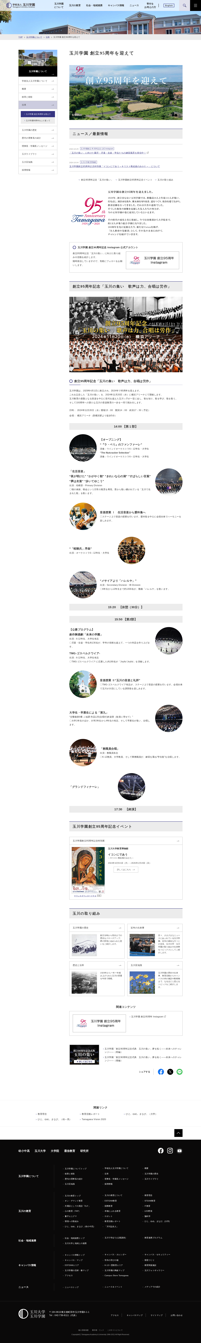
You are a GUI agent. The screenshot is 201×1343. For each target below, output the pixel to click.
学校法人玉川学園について (116, 1168)
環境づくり (150, 1260)
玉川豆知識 (136, 965)
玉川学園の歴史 (81, 928)
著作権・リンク (98, 1330)
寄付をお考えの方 (150, 5)
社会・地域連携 (94, 5)
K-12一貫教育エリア (114, 1265)
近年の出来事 (137, 928)
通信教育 (69, 1150)
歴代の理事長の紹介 (74, 1179)
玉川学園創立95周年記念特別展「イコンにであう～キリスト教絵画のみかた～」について (114, 166)
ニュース (134, 5)
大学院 (55, 1150)
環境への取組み (72, 1221)
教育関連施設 (150, 1265)
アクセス (69, 1275)
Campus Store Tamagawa (117, 1275)
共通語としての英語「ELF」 (77, 1206)
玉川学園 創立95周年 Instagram (147, 1016)
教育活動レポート (91, 1114)
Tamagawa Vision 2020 (94, 1119)
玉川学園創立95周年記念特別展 (89, 841)
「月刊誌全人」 (112, 1226)
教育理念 (42, 1114)
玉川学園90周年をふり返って (38, 121)
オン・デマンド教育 (74, 1201)
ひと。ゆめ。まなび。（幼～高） (55, 1119)
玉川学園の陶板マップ (114, 1270)
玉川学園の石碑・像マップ (77, 1270)
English (169, 5)
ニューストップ (72, 1287)
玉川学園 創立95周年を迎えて (38, 114)
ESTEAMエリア (72, 1265)
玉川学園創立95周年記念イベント (135, 180)
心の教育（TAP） (73, 1211)
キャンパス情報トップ (75, 1255)
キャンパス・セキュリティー (157, 1254)
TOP (20, 37)
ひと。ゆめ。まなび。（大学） (141, 1114)
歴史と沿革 (78, 965)
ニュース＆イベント (114, 1287)
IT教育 (147, 1206)
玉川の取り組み (165, 180)
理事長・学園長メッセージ (116, 1179)
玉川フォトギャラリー (154, 1270)
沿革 (48, 37)
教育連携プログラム (153, 1238)
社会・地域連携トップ (75, 1238)
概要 (146, 1168)
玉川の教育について (114, 1195)
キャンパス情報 (116, 5)
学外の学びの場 (112, 1260)
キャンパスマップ (135, 1315)
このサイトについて (115, 1330)
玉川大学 (40, 1150)
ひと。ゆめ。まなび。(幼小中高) (79, 1226)
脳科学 (148, 1216)
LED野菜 (148, 1211)
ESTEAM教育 (111, 1201)
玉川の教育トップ (73, 1196)
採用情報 (109, 1184)
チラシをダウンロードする (85, 896)
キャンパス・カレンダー (115, 1254)
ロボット (109, 1216)
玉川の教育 (75, 5)
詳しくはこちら (124, 869)
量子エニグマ (71, 1216)
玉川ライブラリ (151, 1179)
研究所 (84, 1150)
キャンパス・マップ (74, 1260)
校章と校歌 (70, 1174)
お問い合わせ (177, 1315)
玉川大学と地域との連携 (76, 1243)
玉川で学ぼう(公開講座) (115, 1238)
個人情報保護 (83, 1330)
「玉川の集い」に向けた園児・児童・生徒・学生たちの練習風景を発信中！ (107, 153)
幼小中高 (24, 1150)
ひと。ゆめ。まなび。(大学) (157, 1221)
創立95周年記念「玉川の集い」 (97, 180)
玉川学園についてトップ (76, 1169)
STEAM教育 (150, 1201)
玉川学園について (59, 5)
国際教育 (109, 1206)
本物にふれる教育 (112, 1211)
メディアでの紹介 (152, 1287)
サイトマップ (157, 1315)
